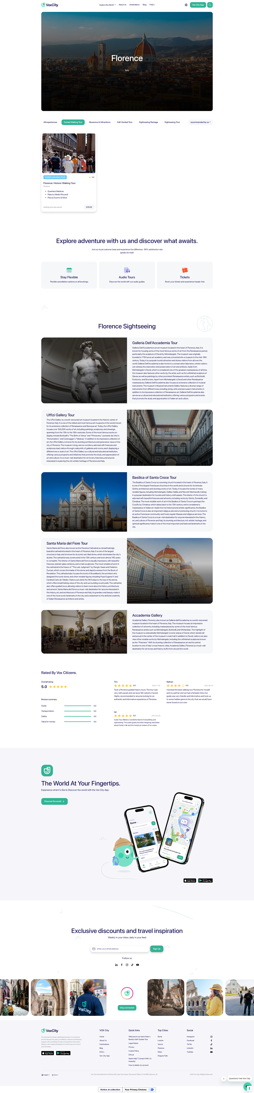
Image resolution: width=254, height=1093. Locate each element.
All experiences (50, 122)
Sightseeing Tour (172, 122)
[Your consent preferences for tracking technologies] (249, 1088)
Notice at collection (110, 1089)
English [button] (45, 1075)
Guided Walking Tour (73, 122)
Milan (160, 1052)
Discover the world (52, 801)
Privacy (131, 1047)
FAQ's (152, 5)
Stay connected (127, 1007)
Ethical (131, 1055)
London (160, 1040)
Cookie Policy (134, 1051)
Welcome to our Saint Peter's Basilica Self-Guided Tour (139, 1038)
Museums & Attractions (99, 122)
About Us (122, 5)
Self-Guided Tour (124, 122)
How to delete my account (138, 1065)
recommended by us (199, 122)
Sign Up (156, 949)
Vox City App (198, 5)
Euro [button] (55, 1075)
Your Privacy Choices (136, 1089)
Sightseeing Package (148, 122)
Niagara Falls (163, 1056)
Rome (160, 1037)
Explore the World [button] (106, 5)
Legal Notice (133, 1043)
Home (101, 1037)
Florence (161, 1048)
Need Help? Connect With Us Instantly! (140, 1059)
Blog (144, 5)
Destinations (135, 5)
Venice (160, 1044)
